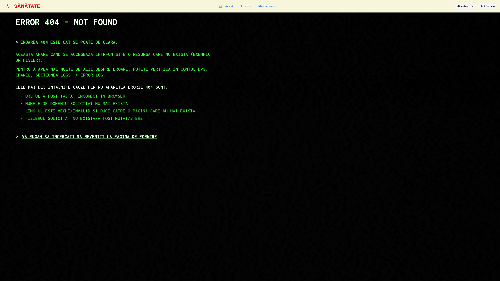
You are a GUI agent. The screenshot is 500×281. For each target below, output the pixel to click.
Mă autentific (465, 6)
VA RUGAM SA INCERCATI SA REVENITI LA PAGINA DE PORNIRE (89, 136)
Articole (245, 6)
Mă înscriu (488, 6)
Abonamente (266, 6)
